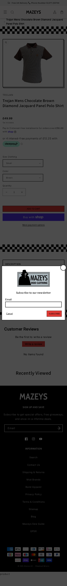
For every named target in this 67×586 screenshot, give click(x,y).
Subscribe (54, 313)
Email (8, 299)
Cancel (9, 313)
